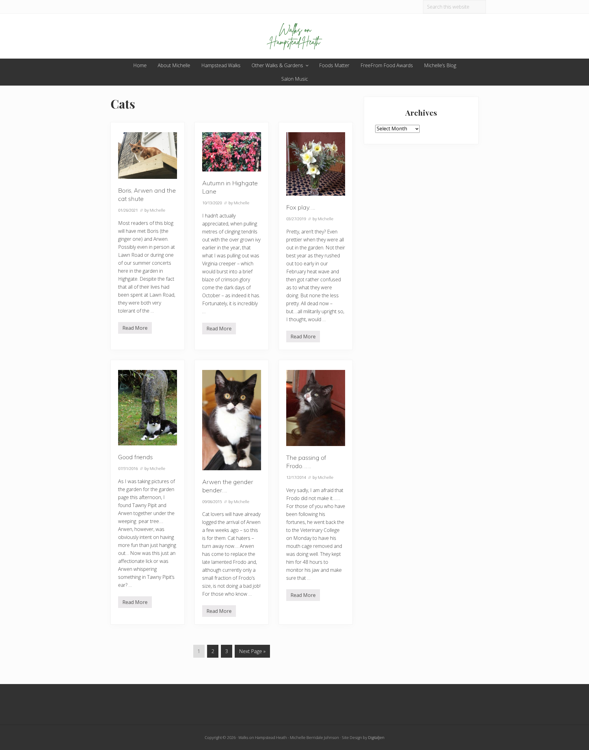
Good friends (135, 457)
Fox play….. (300, 207)
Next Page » (252, 653)
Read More (135, 329)
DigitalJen (376, 737)
